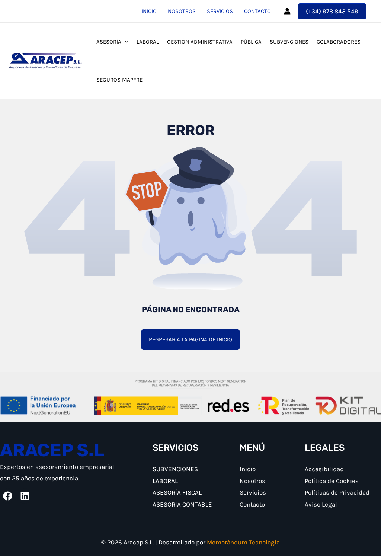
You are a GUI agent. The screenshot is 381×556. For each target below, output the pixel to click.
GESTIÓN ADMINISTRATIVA (200, 41)
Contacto (257, 11)
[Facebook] (7, 496)
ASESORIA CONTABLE (182, 504)
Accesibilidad (324, 469)
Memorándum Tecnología (243, 542)
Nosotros (182, 11)
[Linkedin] (24, 496)
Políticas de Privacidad (337, 492)
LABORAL (148, 41)
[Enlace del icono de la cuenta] (287, 11)
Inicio (149, 11)
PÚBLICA (251, 41)
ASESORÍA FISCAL (177, 492)
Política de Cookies (332, 481)
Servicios (220, 11)
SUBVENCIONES (289, 41)
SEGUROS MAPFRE (119, 79)
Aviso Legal (321, 504)
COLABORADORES (339, 41)
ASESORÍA (108, 41)
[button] (332, 11)
